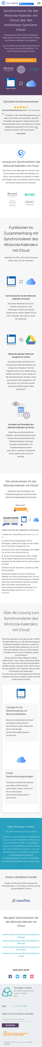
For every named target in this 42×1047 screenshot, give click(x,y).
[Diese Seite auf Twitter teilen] (17, 976)
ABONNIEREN (10, 1025)
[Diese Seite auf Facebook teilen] (10, 976)
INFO (5, 1032)
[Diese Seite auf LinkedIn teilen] (24, 976)
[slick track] (21, 901)
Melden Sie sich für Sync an (21, 60)
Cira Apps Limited (20, 1042)
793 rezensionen (34, 110)
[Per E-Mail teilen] (31, 976)
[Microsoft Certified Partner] (9, 69)
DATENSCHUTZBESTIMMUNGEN (15, 1033)
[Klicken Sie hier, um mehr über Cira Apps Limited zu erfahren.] (7, 997)
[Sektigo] (33, 69)
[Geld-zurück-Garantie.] (21, 69)
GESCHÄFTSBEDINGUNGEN (13, 1035)
